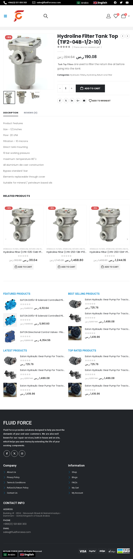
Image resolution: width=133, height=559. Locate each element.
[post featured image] (23, 225)
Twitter (66, 100)
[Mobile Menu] (5, 16)
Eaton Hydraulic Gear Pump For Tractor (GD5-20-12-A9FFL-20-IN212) (58, 385)
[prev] (122, 36)
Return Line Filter (104, 75)
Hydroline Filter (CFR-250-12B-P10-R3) (68, 252)
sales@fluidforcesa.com (17, 532)
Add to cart (92, 88)
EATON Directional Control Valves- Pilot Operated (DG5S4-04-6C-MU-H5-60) (64, 332)
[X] (14, 453)
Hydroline (91, 75)
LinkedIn (72, 100)
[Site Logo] (19, 16)
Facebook (59, 100)
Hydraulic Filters (78, 75)
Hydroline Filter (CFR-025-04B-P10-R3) (25, 252)
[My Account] (108, 16)
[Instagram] (22, 453)
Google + (78, 100)
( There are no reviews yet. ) (87, 47)
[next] (127, 36)
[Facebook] (7, 453)
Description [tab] (10, 112)
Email (84, 100)
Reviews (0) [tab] (30, 112)
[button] (45, 16)
